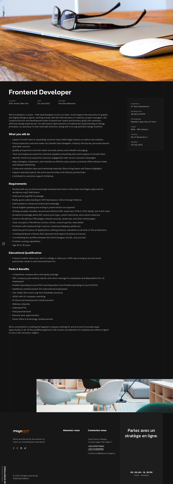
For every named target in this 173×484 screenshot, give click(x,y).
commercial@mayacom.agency (101, 453)
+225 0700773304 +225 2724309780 (96, 447)
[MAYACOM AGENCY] (4, 11)
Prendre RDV (140, 446)
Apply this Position (17, 343)
